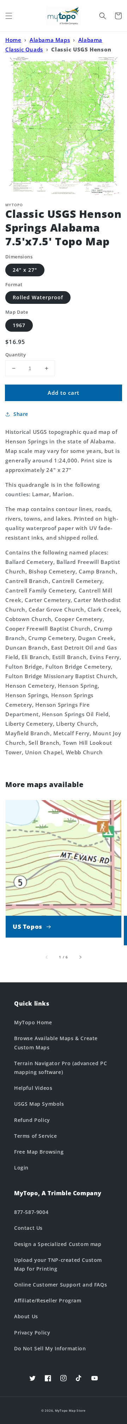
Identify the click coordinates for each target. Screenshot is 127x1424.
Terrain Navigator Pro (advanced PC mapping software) (60, 1067)
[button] (9, 16)
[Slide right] (80, 957)
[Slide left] (47, 957)
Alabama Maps (50, 39)
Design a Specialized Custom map (58, 1244)
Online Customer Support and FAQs (60, 1284)
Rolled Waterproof (38, 297)
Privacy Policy (32, 1332)
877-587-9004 (31, 1212)
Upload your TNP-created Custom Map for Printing (58, 1264)
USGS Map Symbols (39, 1103)
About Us (26, 1316)
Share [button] (20, 414)
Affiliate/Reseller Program (47, 1300)
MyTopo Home (33, 1022)
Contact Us (28, 1227)
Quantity (15, 354)
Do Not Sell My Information (50, 1348)
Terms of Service (35, 1136)
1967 (19, 325)
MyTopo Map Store (70, 1410)
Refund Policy (32, 1120)
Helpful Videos (33, 1088)
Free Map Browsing (39, 1151)
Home (13, 39)
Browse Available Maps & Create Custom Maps (56, 1042)
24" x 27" (25, 269)
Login (21, 1167)
